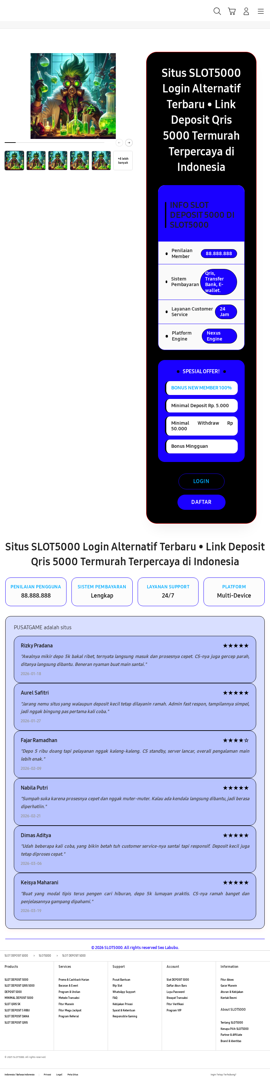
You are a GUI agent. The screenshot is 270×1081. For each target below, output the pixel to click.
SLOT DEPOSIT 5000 (16, 979)
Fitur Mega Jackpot (70, 1010)
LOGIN (201, 481)
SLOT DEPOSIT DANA (17, 1016)
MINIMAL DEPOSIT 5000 (19, 998)
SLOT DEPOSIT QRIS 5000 (20, 985)
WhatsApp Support (124, 992)
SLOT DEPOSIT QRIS (16, 1022)
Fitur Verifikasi (175, 1004)
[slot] (20, 10)
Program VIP (174, 1010)
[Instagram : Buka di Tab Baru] (256, 1075)
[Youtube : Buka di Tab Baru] (263, 1075)
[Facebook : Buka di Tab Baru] (241, 1075)
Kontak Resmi (229, 998)
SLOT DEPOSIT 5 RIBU (17, 1010)
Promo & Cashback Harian (74, 979)
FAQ (115, 998)
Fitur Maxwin (66, 1004)
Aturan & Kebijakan (232, 992)
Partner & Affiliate (231, 1034)
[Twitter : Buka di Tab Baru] (248, 1075)
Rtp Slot (117, 985)
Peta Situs (73, 1074)
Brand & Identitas (231, 1041)
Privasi (47, 1074)
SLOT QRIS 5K (12, 1004)
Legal (59, 1074)
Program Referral (69, 1016)
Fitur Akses (227, 979)
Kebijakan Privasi (123, 1004)
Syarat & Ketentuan (124, 1010)
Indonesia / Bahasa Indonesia (20, 1074)
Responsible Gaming (125, 1016)
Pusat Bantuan (121, 979)
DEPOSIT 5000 (13, 992)
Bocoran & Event (68, 985)
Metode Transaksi (69, 998)
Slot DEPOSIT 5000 (178, 979)
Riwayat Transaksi (177, 998)
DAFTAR (201, 502)
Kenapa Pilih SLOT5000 (235, 1029)
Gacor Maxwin (229, 985)
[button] (231, 11)
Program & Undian (69, 992)
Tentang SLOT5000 (232, 1022)
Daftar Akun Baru (177, 985)
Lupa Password (176, 992)
